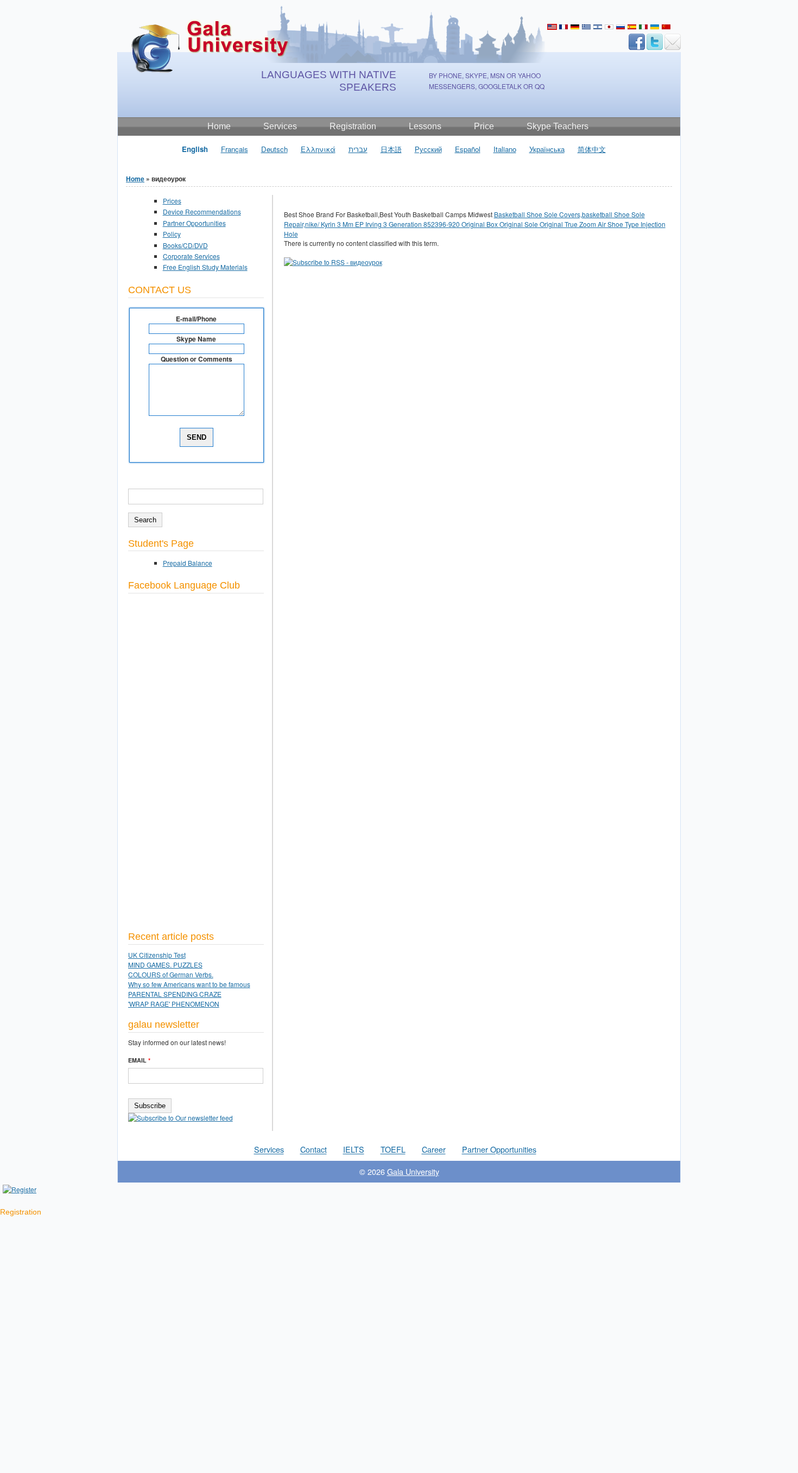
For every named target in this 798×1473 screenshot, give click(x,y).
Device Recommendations (202, 211)
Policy (172, 233)
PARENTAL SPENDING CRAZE (174, 993)
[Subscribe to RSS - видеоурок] (333, 262)
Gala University (413, 1171)
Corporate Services (191, 256)
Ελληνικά (586, 26)
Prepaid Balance (187, 562)
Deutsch (575, 26)
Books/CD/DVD (185, 245)
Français (563, 26)
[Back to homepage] (210, 70)
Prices (172, 200)
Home (135, 179)
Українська (654, 26)
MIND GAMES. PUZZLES (165, 964)
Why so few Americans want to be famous (189, 984)
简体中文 (666, 26)
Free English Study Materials (205, 266)
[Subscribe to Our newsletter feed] (180, 1117)
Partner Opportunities (194, 222)
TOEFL (393, 1149)
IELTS (353, 1149)
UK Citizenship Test (157, 954)
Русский (620, 26)
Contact (313, 1149)
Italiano (643, 26)
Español (632, 26)
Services (269, 1149)
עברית (597, 26)
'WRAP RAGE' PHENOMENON (173, 1003)
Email (139, 1060)
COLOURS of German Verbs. (170, 974)
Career (434, 1149)
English (552, 27)
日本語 (609, 26)
